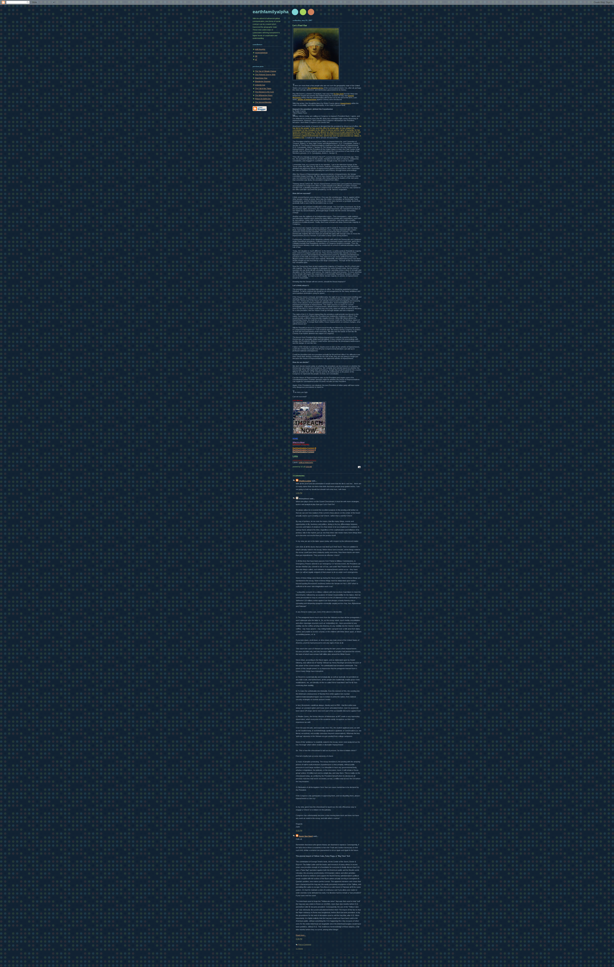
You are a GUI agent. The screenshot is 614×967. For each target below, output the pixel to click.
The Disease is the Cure (264, 92)
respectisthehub (261, 53)
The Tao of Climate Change (265, 71)
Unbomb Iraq (260, 85)
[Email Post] (358, 467)
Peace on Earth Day (263, 99)
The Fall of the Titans (263, 88)
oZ (256, 59)
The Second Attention (263, 102)
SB (256, 56)
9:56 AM (309, 467)
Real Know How (261, 78)
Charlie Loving (305, 481)
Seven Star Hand (306, 836)
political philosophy (306, 462)
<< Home (299, 949)
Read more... (301, 935)
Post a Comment (304, 944)
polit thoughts (260, 49)
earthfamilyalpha (271, 11)
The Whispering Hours (263, 95)
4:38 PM (299, 939)
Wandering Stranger (263, 81)
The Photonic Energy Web (265, 74)
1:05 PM (299, 493)
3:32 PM (299, 830)
